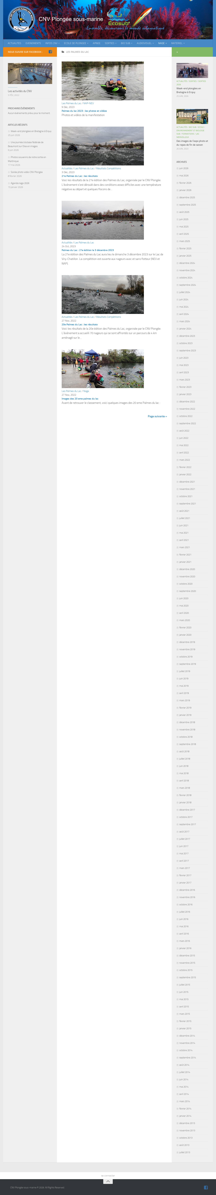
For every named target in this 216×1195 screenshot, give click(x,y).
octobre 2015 (185, 970)
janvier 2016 (185, 948)
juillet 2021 (184, 518)
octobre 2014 (185, 1050)
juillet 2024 (184, 292)
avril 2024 (184, 314)
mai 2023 (183, 365)
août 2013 (184, 1145)
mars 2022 (184, 459)
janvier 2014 (185, 1115)
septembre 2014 (187, 1057)
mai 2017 (183, 853)
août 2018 (184, 751)
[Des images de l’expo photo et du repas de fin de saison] (192, 116)
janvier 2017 (185, 882)
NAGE (161, 43)
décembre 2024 (187, 263)
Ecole (201, 127)
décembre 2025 (187, 197)
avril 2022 (184, 452)
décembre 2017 (187, 809)
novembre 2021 (187, 489)
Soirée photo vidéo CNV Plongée (27, 172)
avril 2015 (184, 1006)
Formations (188, 134)
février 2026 (185, 182)
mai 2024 (183, 306)
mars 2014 (184, 1101)
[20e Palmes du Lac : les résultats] (103, 313)
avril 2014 (184, 1094)
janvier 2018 (185, 802)
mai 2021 (183, 532)
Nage (86, 391)
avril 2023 (184, 372)
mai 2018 (183, 773)
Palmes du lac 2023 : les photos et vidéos (84, 110)
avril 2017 (184, 860)
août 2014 (184, 1064)
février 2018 (185, 795)
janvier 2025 (185, 255)
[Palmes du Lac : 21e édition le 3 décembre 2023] (103, 238)
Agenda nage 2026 (20, 183)
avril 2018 (184, 780)
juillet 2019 (184, 671)
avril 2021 (184, 540)
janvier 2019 (185, 715)
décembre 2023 (187, 336)
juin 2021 (183, 525)
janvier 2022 (185, 474)
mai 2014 (183, 1086)
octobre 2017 (185, 817)
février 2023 (185, 387)
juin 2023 (183, 357)
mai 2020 (183, 605)
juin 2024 (183, 299)
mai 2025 (183, 226)
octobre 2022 (185, 416)
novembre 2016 (187, 897)
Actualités (67, 168)
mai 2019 (183, 685)
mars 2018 (184, 787)
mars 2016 (184, 941)
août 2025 (184, 212)
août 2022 (184, 430)
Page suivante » (157, 416)
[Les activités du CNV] (30, 73)
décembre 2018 (187, 722)
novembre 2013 (187, 1130)
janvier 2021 (185, 561)
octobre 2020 (185, 583)
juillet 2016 (184, 911)
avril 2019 (184, 693)
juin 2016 (183, 919)
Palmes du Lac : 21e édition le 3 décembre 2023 (88, 250)
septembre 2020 (187, 591)
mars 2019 (184, 700)
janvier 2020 (185, 634)
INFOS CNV (51, 43)
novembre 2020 (187, 576)
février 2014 (185, 1108)
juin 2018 (183, 766)
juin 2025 (183, 219)
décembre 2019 (187, 642)
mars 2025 (184, 241)
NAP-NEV (88, 103)
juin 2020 (183, 598)
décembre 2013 (187, 1123)
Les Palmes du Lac (71, 103)
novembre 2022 (187, 408)
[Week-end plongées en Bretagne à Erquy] (192, 70)
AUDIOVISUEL (144, 43)
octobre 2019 (185, 656)
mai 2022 (183, 445)
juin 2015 (183, 992)
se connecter (108, 1175)
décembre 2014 (187, 1035)
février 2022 (185, 467)
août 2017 (184, 831)
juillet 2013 (184, 1152)
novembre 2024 (187, 270)
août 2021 (184, 510)
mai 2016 (183, 926)
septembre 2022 (187, 423)
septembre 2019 (187, 664)
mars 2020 (184, 620)
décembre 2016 (187, 890)
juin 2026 (183, 168)
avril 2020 (184, 613)
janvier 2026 (185, 190)
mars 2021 (184, 547)
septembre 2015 (187, 977)
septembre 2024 (187, 284)
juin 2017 (183, 846)
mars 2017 (184, 868)
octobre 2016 (185, 904)
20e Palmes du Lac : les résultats (80, 324)
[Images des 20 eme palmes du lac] (103, 387)
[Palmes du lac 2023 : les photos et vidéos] (103, 99)
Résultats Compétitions (108, 168)
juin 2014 (183, 1079)
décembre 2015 (187, 955)
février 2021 (185, 554)
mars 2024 (184, 321)
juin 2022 (183, 438)
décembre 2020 (187, 569)
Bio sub (192, 127)
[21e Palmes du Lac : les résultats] (103, 164)
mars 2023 (184, 379)
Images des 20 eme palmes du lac (80, 398)
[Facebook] (50, 52)
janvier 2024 (185, 328)
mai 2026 (183, 175)
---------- (12, 87)
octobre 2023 (185, 343)
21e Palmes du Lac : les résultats (80, 175)
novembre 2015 (187, 962)
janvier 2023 (185, 394)
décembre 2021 (187, 481)
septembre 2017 (187, 824)
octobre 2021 (185, 496)
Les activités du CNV (20, 91)
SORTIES (109, 43)
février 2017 (185, 875)
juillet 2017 (184, 838)
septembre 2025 (187, 204)
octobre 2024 (185, 277)
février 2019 (185, 707)
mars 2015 (184, 1013)
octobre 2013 (185, 1137)
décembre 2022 (187, 401)
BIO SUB (125, 43)
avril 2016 (184, 933)
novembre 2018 (187, 729)
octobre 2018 (185, 736)
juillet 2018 (184, 758)
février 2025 (185, 248)
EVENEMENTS (33, 43)
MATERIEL (176, 43)
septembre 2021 (187, 503)
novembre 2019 (187, 649)
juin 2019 (183, 678)
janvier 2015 (185, 1028)
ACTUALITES (14, 43)
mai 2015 (183, 999)
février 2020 (185, 627)
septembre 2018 (187, 744)
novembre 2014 (187, 1043)
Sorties (193, 81)
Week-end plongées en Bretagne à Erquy (31, 131)
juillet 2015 (184, 984)
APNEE (96, 43)
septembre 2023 (187, 350)
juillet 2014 (184, 1072)
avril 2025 (184, 233)
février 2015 (185, 1021)
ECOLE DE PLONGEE (75, 43)
